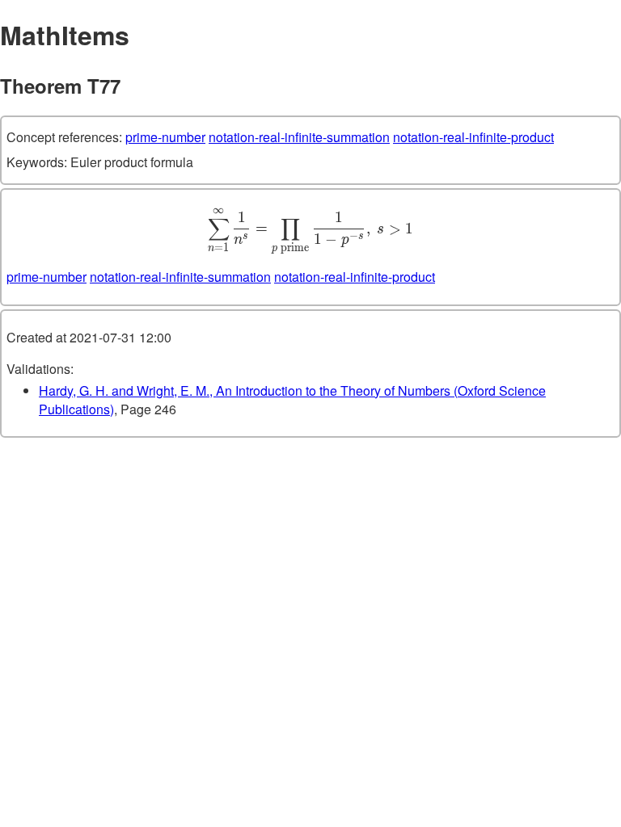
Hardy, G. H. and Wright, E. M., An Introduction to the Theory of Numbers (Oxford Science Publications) (292, 399)
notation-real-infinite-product (473, 137)
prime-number (165, 137)
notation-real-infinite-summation (299, 137)
